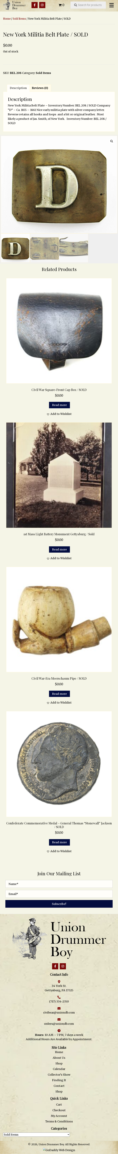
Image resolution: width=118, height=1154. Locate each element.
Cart (59, 1104)
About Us (59, 1058)
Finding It (59, 1080)
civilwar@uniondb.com (59, 1012)
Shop (59, 1063)
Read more (59, 405)
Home (7, 18)
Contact (59, 1086)
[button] (34, 5)
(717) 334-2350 (59, 1001)
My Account (59, 1116)
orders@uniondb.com (59, 1023)
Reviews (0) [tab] (40, 88)
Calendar (59, 1069)
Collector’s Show (59, 1074)
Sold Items (19, 18)
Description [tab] (18, 88)
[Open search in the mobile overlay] (88, 5)
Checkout (59, 1110)
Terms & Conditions (59, 1121)
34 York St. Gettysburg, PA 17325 (59, 988)
